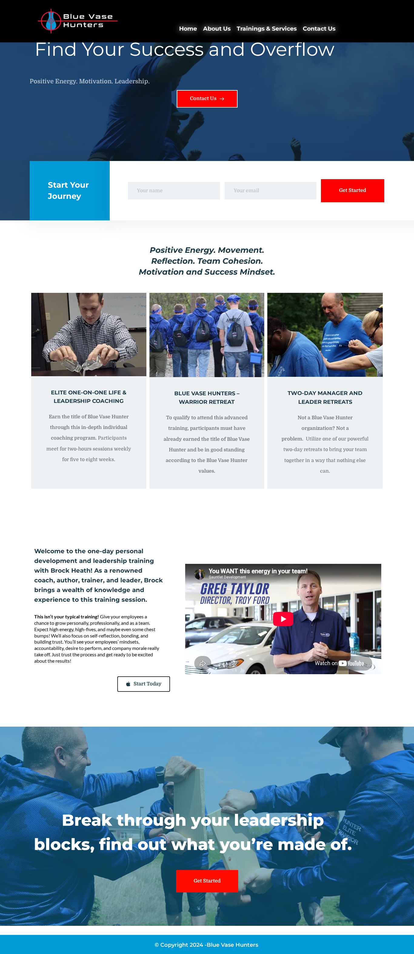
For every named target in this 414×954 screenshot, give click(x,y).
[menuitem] (188, 28)
